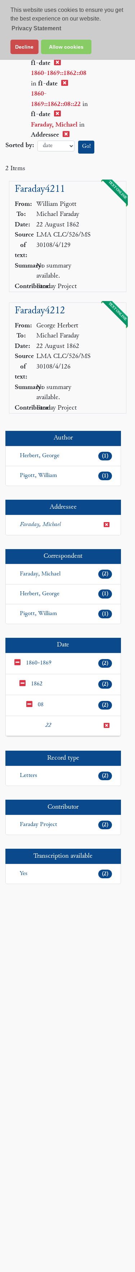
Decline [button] (24, 47)
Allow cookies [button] (66, 47)
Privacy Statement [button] (36, 28)
